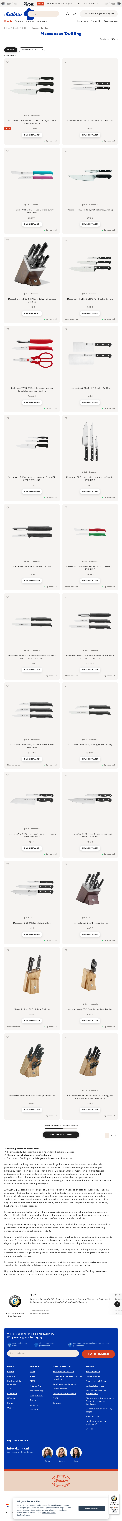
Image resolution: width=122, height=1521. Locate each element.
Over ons (90, 1429)
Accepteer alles (91, 1508)
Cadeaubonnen (93, 1376)
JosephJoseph (36, 1395)
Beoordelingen (93, 1372)
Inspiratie (82, 21)
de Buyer (34, 1405)
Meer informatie (49, 1512)
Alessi (33, 1376)
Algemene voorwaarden (64, 1394)
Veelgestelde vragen (95, 1386)
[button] (61, 49)
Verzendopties (60, 1389)
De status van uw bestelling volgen (99, 1410)
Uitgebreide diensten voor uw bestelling (67, 1377)
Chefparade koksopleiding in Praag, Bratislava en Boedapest (100, 1401)
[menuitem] (8, 22)
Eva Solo (34, 1410)
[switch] (114, 1512)
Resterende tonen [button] (61, 1135)
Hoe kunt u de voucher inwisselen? (97, 1422)
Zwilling (11, 1149)
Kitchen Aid (35, 1386)
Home (10, 1403)
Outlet (10, 1408)
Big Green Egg (36, 1391)
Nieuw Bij (96, 21)
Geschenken (111, 21)
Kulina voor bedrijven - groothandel (97, 1392)
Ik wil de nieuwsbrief (98, 1354)
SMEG (33, 1381)
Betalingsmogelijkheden (64, 1384)
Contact (57, 1403)
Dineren (11, 1376)
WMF (32, 1372)
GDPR (56, 1398)
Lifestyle (11, 1398)
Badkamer (12, 1394)
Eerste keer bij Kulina (96, 1381)
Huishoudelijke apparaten (14, 1382)
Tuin (9, 1389)
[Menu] (118, 1495)
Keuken (10, 1372)
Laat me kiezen (23, 1515)
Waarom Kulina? (94, 1416)
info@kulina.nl (18, 1448)
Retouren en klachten (63, 1372)
